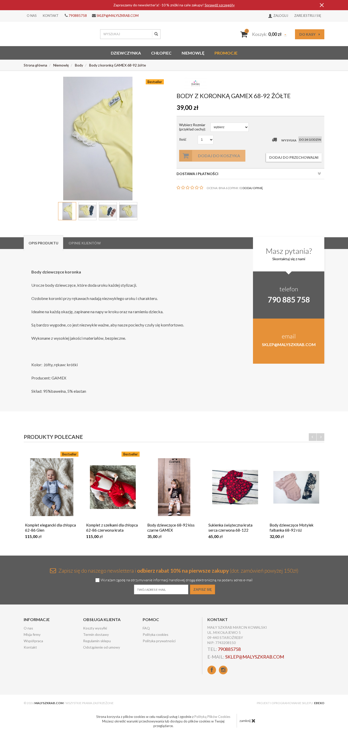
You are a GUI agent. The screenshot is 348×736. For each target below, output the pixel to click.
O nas (32, 16)
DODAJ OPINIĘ (253, 188)
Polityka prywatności (159, 641)
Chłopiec (161, 52)
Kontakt (51, 16)
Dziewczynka (126, 52)
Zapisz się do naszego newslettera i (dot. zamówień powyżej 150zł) (177, 570)
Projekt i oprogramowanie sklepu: (290, 703)
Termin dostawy (96, 634)
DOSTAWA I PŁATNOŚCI (197, 174)
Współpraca (33, 641)
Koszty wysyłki (95, 628)
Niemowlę (193, 52)
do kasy (307, 34)
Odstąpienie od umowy (101, 647)
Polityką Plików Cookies (212, 717)
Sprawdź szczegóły (220, 5)
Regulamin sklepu (97, 641)
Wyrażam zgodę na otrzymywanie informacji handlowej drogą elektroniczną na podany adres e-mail (176, 580)
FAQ (146, 628)
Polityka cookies (155, 634)
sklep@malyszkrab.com (118, 16)
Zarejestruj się (307, 16)
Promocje (226, 52)
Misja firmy (32, 634)
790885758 (78, 16)
